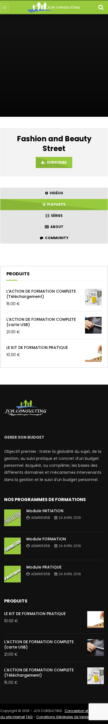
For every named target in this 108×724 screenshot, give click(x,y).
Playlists (55, 204)
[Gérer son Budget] (54, 7)
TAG (29, 717)
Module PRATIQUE (43, 567)
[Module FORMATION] (12, 546)
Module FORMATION (46, 539)
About (56, 226)
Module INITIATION (44, 511)
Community (55, 237)
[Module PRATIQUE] (12, 574)
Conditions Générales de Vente (62, 717)
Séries (56, 215)
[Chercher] (101, 7)
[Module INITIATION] (12, 517)
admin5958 (40, 517)
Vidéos (55, 193)
